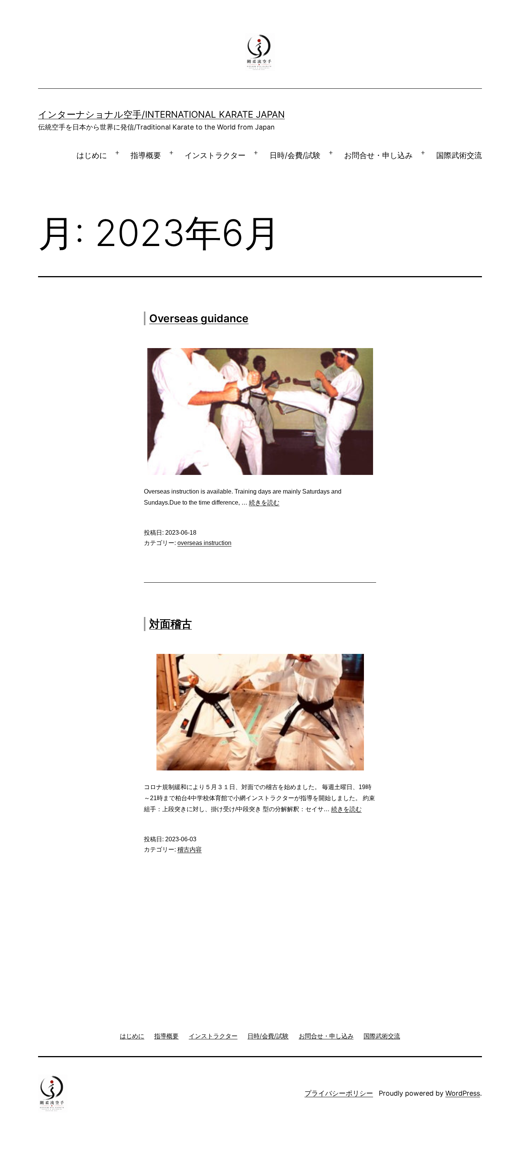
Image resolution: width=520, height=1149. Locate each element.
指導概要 (146, 155)
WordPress (462, 1093)
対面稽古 (170, 623)
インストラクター (215, 155)
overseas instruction (204, 543)
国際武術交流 (459, 155)
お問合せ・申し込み (378, 155)
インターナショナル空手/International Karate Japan (161, 114)
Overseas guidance (199, 318)
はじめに (92, 155)
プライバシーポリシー (339, 1093)
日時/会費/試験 (295, 155)
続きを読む (264, 502)
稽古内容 (189, 849)
